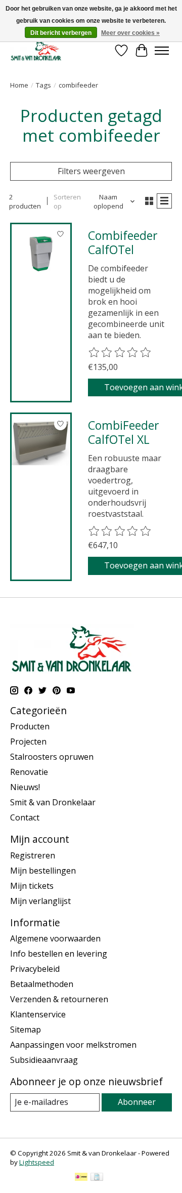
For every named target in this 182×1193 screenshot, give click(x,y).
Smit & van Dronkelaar (53, 802)
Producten (30, 726)
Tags (43, 85)
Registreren (32, 855)
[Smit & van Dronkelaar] (36, 50)
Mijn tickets (32, 885)
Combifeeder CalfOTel (123, 242)
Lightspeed (36, 1162)
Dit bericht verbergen (61, 32)
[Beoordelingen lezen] (120, 353)
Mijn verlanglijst (40, 901)
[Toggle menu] (162, 50)
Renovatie (29, 771)
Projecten (28, 741)
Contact (24, 817)
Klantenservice (38, 1014)
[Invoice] (96, 1178)
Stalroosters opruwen (52, 756)
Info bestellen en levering (58, 953)
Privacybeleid (35, 968)
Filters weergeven (91, 171)
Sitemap (25, 1029)
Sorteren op (67, 201)
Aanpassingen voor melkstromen (73, 1044)
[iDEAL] (81, 1178)
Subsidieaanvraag (44, 1059)
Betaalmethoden (41, 984)
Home (19, 85)
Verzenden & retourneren (59, 999)
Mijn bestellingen (43, 870)
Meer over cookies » (130, 32)
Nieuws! (25, 787)
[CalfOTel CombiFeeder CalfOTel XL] (41, 443)
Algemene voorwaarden (55, 938)
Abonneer (137, 1101)
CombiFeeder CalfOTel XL (123, 432)
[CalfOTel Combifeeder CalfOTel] (41, 253)
